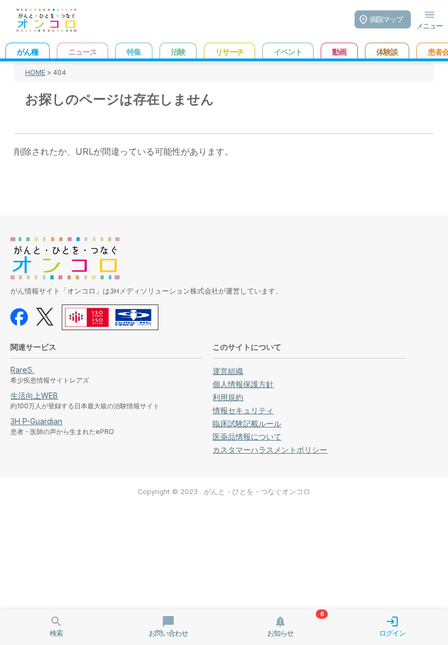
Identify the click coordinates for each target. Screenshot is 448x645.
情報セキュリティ (243, 410)
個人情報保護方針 (243, 384)
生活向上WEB (34, 395)
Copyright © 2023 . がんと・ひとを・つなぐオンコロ (224, 492)
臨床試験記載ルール (247, 423)
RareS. (22, 369)
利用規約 (228, 397)
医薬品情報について (247, 436)
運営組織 (228, 371)
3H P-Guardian (36, 421)
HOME (35, 72)
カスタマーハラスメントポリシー (270, 449)
